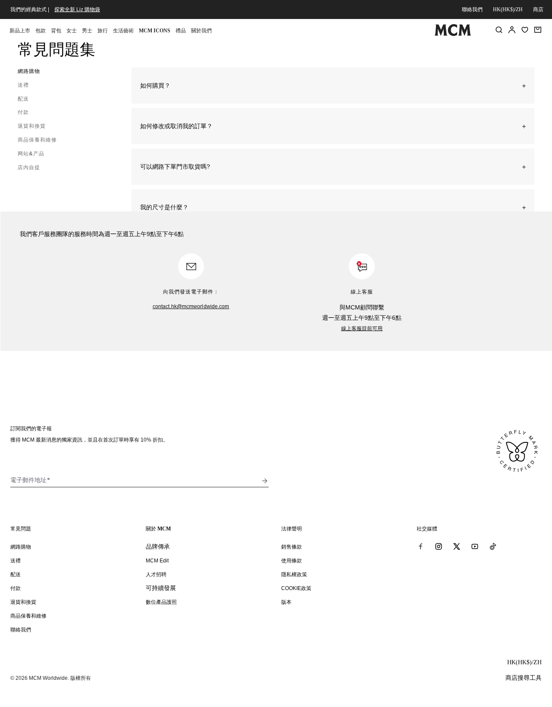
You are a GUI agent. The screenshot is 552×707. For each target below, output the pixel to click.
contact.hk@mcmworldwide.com (191, 306)
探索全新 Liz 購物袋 (77, 9)
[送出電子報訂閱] (265, 481)
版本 (286, 602)
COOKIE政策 (296, 588)
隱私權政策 (294, 574)
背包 (56, 31)
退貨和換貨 (23, 602)
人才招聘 (156, 574)
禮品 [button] (181, 31)
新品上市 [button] (19, 31)
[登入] (512, 30)
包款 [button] (40, 31)
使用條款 (291, 561)
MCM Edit (157, 561)
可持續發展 (161, 587)
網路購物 (20, 547)
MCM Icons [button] (154, 31)
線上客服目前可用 (362, 328)
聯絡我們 (472, 9)
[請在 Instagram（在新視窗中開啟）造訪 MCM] (438, 546)
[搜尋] (499, 30)
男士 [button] (87, 31)
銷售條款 (291, 547)
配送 (15, 574)
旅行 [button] (102, 31)
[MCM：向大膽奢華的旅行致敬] (452, 34)
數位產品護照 (161, 602)
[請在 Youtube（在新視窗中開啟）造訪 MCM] (475, 546)
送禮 (15, 561)
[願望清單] (525, 30)
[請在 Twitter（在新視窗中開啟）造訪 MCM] (457, 546)
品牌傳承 (158, 546)
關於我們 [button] (201, 31)
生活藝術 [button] (123, 31)
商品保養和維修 (28, 616)
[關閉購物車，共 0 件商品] (538, 30)
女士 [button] (71, 31)
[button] (333, 85)
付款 (15, 588)
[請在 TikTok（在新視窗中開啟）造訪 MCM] (493, 546)
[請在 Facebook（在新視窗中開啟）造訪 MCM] (420, 546)
